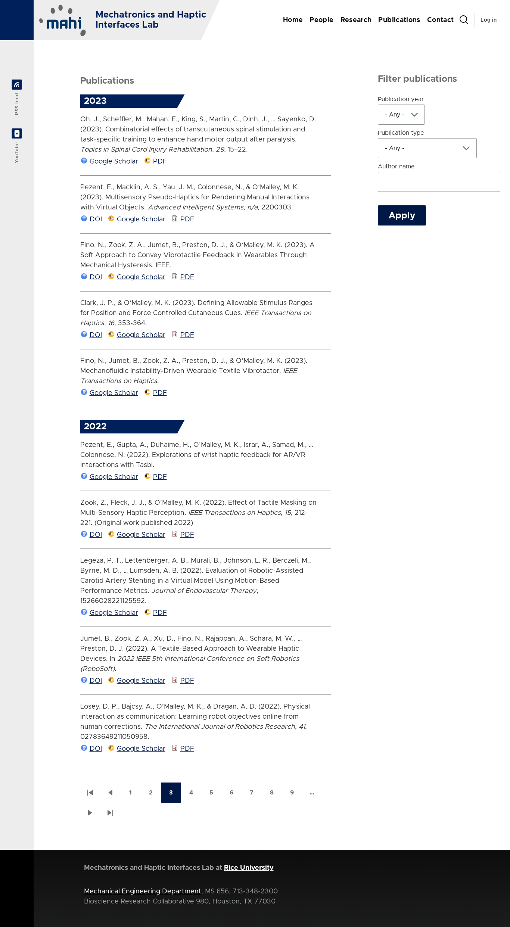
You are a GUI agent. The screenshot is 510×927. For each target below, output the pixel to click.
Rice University (249, 868)
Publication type (401, 133)
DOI (96, 219)
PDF (160, 161)
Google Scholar (114, 161)
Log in (489, 20)
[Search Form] (464, 20)
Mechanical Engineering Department (142, 891)
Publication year (401, 99)
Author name (396, 166)
